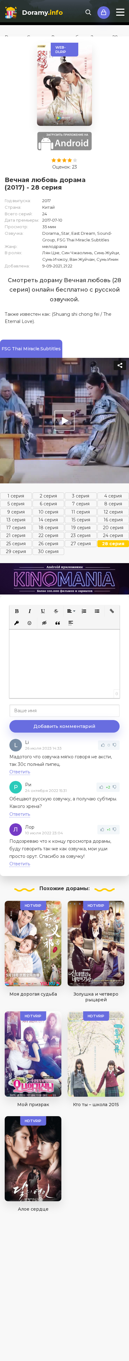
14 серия (48, 520)
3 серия (80, 496)
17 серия (16, 527)
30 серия (48, 551)
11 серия (80, 512)
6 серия (48, 504)
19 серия (80, 527)
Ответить (19, 772)
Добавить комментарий (64, 726)
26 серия (48, 543)
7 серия (81, 504)
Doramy (42, 12)
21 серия (15, 535)
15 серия (80, 520)
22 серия (48, 535)
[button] (17, 611)
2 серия (48, 496)
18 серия (48, 527)
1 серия (16, 496)
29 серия (16, 551)
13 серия (15, 520)
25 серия (16, 543)
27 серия (81, 543)
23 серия (80, 535)
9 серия (16, 512)
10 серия (48, 512)
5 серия (16, 504)
